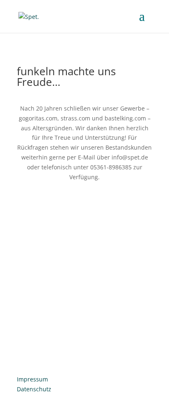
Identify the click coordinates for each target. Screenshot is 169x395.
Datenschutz (34, 389)
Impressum (32, 379)
